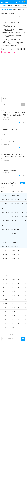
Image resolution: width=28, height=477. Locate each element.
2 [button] (10, 334)
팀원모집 (10, 6)
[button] (6, 334)
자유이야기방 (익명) (6, 9)
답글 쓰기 (3, 122)
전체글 (15, 9)
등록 (23, 104)
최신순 (24, 92)
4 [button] (14, 334)
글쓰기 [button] (22, 183)
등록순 (20, 92)
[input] (13, 100)
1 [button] (8, 334)
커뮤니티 (3, 6)
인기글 (19, 9)
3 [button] (12, 334)
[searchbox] (10, 339)
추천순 (16, 92)
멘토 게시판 (17, 6)
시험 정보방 (24, 6)
